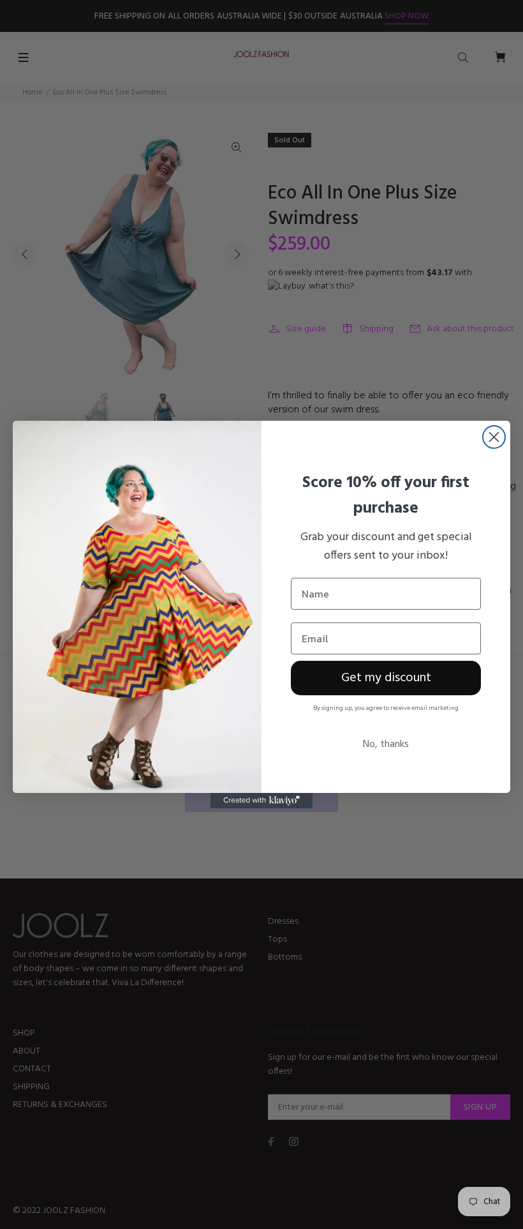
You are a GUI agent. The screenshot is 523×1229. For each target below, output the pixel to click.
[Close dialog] (494, 437)
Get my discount (386, 678)
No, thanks (386, 744)
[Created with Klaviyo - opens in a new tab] (261, 800)
